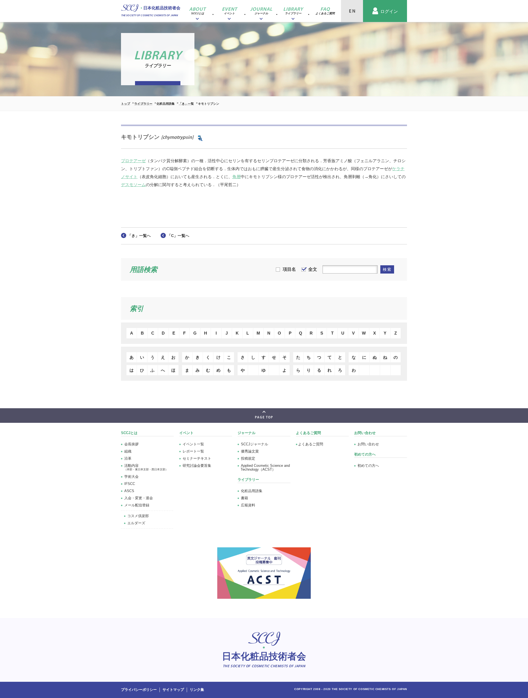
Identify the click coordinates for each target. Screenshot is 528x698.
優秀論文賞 (250, 451)
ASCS (129, 491)
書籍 (244, 498)
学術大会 (131, 476)
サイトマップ (173, 690)
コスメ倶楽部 (138, 516)
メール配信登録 (136, 505)
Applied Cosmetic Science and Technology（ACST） (265, 467)
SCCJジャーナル (254, 444)
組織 (127, 451)
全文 (312, 269)
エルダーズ (136, 523)
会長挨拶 (131, 444)
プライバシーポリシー (139, 690)
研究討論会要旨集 (197, 466)
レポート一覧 (193, 451)
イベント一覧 (193, 444)
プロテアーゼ (133, 160)
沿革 (127, 458)
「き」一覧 (186, 103)
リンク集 (197, 690)
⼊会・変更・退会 (138, 498)
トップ (125, 103)
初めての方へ (368, 466)
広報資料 (248, 505)
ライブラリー (143, 103)
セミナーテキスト (197, 458)
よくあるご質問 (308, 433)
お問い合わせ (368, 444)
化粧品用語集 (165, 103)
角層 (236, 176)
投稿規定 (248, 458)
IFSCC (129, 484)
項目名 (289, 269)
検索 (387, 269)
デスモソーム (133, 184)
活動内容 (146, 467)
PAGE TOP (264, 417)
